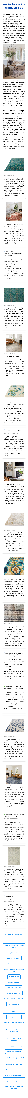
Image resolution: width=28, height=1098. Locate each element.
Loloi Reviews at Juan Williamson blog (14, 6)
